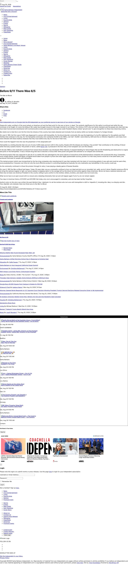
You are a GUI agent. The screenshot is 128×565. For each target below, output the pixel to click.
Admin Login (7, 535)
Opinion (6, 22)
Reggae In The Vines (7, 364)
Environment (4, 268)
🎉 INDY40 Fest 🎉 (7, 353)
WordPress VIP (114, 563)
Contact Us (7, 71)
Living (5, 18)
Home (5, 38)
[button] (13, 450)
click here (80, 563)
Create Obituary (8, 531)
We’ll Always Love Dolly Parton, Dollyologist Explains (17, 271)
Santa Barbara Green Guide (12, 64)
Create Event (7, 73)
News (5, 15)
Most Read (7, 249)
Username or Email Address (9, 475)
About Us (6, 70)
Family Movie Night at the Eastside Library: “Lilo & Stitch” (20, 321)
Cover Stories (8, 61)
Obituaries (6, 27)
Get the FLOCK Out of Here (7, 244)
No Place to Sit (4, 237)
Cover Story (7, 510)
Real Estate (7, 28)
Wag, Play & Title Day (8, 343)
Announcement (5, 256)
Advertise (6, 68)
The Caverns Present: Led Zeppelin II (13, 396)
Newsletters (17, 6)
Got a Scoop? (12, 11)
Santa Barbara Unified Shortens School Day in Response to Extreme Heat (24, 259)
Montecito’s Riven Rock (7, 303)
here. (17, 488)
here (50, 471)
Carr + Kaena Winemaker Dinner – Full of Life (16, 374)
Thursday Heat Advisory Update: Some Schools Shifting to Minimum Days (24, 278)
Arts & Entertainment (10, 16)
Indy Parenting (8, 30)
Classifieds (7, 32)
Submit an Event (5, 6)
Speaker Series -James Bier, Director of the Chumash (18, 332)
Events (5, 23)
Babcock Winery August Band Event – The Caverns (17, 417)
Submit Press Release (10, 516)
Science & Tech (5, 287)
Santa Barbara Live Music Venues (14, 45)
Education (3, 262)
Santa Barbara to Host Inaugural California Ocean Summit (19, 265)
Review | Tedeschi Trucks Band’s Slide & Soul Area (16, 309)
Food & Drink (7, 20)
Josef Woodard (11, 312)
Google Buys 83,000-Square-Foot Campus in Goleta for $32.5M (21, 284)
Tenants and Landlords (6, 199)
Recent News (7, 248)
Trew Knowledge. (95, 563)
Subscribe (4, 11)
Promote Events (8, 523)
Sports (5, 25)
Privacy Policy (4, 558)
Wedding (6, 63)
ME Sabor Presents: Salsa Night (11, 406)
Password (3, 478)
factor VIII (44, 146)
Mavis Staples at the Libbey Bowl (12, 385)
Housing (3, 300)
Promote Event (8, 500)
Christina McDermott (18, 268)
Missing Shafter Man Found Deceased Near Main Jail (17, 253)
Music (2, 275)
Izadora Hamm (17, 287)
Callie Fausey (13, 262)
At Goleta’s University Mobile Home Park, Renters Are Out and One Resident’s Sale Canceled (30, 297)
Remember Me (7, 481)
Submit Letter (7, 533)
